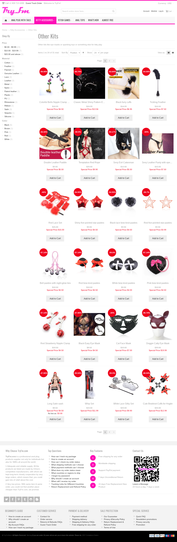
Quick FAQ (140, 516)
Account (146, 11)
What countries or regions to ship (65, 473)
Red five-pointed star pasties (158, 223)
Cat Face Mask (123, 343)
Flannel (9, 70)
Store (8, 535)
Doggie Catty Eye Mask (157, 343)
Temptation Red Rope (89, 162)
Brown (8, 128)
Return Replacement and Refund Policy (68, 487)
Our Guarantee (110, 516)
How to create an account (62, 459)
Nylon (8, 88)
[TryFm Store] (16, 11)
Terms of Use (109, 527)
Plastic (8, 95)
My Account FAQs (16, 525)
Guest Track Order (34, 3)
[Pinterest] (19, 499)
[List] (173, 53)
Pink (7, 132)
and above (13, 54)
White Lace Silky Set (123, 403)
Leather (9, 80)
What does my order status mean (65, 470)
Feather (9, 66)
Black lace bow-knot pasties (123, 223)
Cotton (8, 63)
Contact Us (45, 516)
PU (7, 98)
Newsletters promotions (146, 519)
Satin (8, 109)
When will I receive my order (63, 481)
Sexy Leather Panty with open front (159, 162)
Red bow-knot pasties (89, 283)
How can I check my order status (65, 462)
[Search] (113, 11)
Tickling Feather (158, 102)
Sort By (65, 52)
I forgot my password (60, 476)
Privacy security (143, 522)
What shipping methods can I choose (67, 465)
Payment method (79, 516)
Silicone (9, 116)
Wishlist (154, 11)
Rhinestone (10, 102)
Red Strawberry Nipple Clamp (55, 343)
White (8, 139)
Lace (8, 77)
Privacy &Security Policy (114, 519)
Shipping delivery (79, 519)
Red (7, 136)
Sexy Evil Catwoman (123, 162)
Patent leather (12, 91)
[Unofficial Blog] (37, 499)
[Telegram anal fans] (31, 499)
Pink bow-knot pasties (158, 283)
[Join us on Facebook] (13, 499)
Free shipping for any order (84, 525)
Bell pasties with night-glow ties (55, 283)
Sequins (9, 113)
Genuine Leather (13, 73)
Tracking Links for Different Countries (67, 484)
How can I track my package (63, 456)
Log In (161, 11)
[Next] (114, 61)
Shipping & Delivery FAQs (83, 522)
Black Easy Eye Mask (89, 343)
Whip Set (89, 403)
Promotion (140, 525)
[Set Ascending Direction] (83, 53)
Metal (8, 84)
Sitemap (29, 535)
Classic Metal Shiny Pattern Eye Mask (92, 102)
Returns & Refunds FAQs (51, 522)
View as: (161, 52)
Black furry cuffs (123, 102)
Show (89, 52)
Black (8, 125)
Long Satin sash (55, 403)
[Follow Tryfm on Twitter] (7, 499)
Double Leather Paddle (55, 162)
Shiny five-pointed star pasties (89, 223)
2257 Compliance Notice (90, 535)
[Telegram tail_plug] (25, 499)
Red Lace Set (55, 223)
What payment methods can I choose (67, 467)
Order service (46, 519)
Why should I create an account (65, 478)
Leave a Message (140, 484)
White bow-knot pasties (123, 283)
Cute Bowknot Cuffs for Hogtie (158, 403)
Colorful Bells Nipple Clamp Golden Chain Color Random (67, 102)
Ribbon (9, 106)
